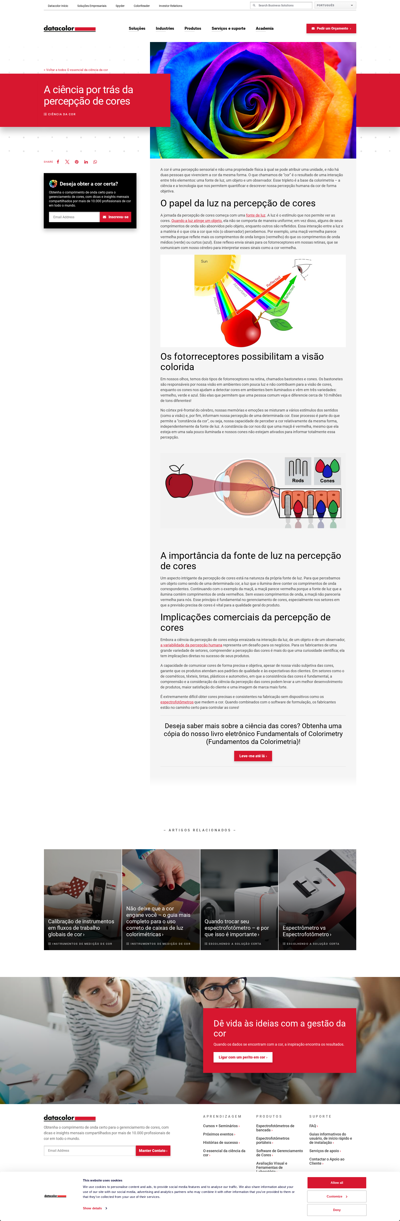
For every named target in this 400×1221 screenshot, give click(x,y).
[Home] (70, 28)
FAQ (312, 1126)
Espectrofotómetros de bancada (275, 1128)
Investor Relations (170, 5)
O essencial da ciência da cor (224, 1153)
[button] (57, 161)
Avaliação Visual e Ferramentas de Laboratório (271, 1167)
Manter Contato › (153, 1150)
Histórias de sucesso (220, 1142)
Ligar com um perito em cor (242, 1057)
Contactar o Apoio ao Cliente (326, 1161)
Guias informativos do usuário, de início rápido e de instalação (330, 1138)
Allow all (337, 1182)
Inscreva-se (118, 217)
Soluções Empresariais (91, 5)
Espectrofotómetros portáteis (272, 1140)
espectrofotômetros (177, 702)
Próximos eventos (218, 1134)
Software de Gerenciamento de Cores (279, 1153)
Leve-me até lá (252, 756)
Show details (92, 1208)
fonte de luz (255, 215)
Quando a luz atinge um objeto (196, 220)
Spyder (120, 5)
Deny (337, 1210)
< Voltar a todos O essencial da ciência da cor (76, 70)
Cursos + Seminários (220, 1126)
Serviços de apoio (324, 1151)
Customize (334, 1196)
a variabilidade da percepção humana (191, 645)
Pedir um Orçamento (332, 28)
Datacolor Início (58, 5)
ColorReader (142, 5)
